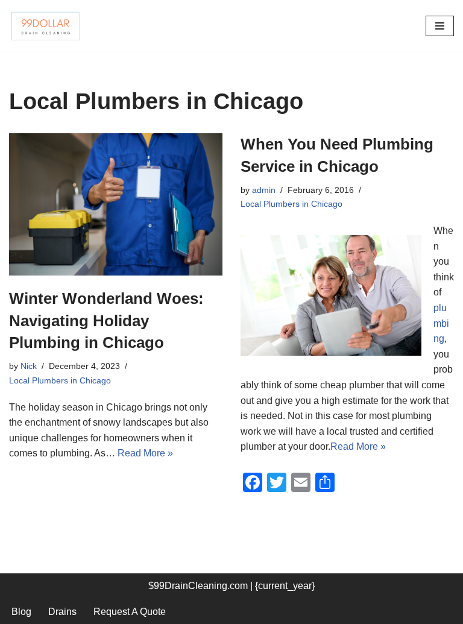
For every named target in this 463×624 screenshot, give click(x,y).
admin (264, 190)
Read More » (145, 453)
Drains (62, 612)
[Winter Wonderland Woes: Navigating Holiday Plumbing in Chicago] (115, 204)
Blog (21, 612)
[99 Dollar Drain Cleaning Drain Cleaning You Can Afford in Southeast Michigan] (45, 25)
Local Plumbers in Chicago (60, 380)
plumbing (441, 323)
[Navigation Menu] (440, 26)
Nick (28, 366)
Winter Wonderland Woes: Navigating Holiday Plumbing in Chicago (106, 320)
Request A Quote (129, 612)
